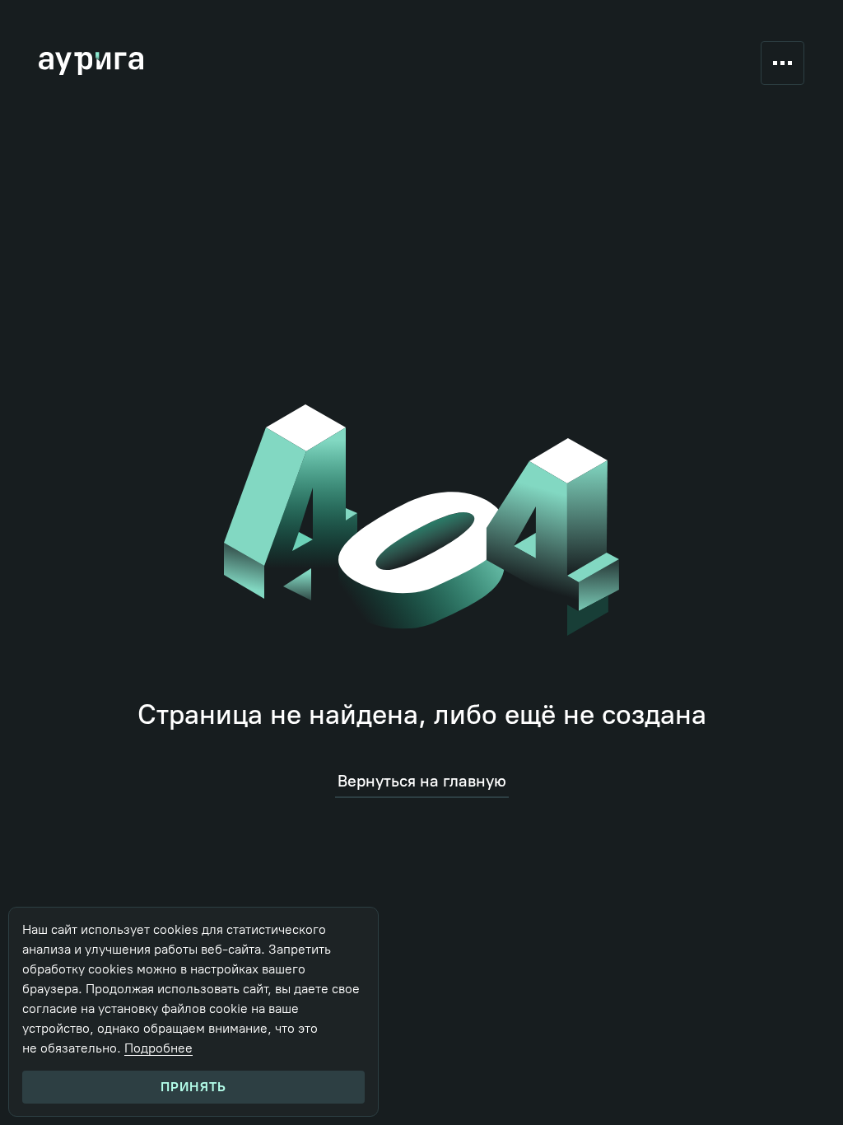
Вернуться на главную (422, 781)
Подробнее (158, 1048)
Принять (193, 1087)
